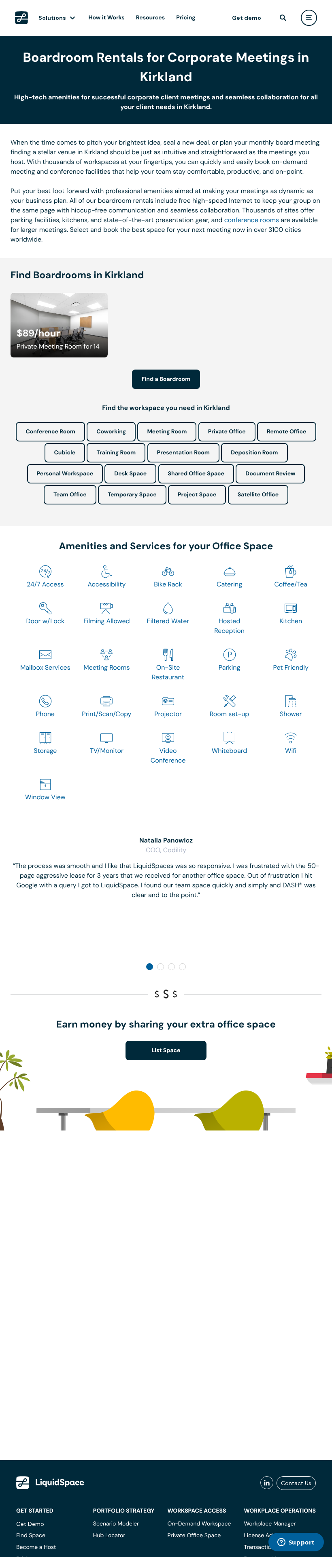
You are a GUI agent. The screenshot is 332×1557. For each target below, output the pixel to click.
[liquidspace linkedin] (266, 1483)
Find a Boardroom (166, 379)
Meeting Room (167, 431)
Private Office (227, 431)
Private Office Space (194, 1535)
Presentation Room (183, 452)
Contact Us (296, 1483)
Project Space (197, 494)
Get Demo (30, 1524)
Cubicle (65, 452)
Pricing (185, 17)
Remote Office (286, 431)
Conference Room (50, 431)
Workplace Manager (270, 1524)
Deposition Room (254, 452)
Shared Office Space (196, 473)
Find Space (30, 1535)
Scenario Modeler (116, 1524)
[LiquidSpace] (50, 1482)
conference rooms (251, 220)
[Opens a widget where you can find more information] (296, 1543)
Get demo (246, 17)
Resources (150, 17)
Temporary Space (132, 494)
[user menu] (309, 18)
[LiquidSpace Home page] (21, 17)
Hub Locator (109, 1535)
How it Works (107, 17)
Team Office (70, 494)
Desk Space (130, 473)
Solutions (52, 17)
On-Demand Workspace (199, 1524)
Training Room (116, 452)
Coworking (111, 431)
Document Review (270, 473)
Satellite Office (258, 494)
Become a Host (36, 1547)
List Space (166, 1050)
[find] (283, 18)
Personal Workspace (65, 473)
